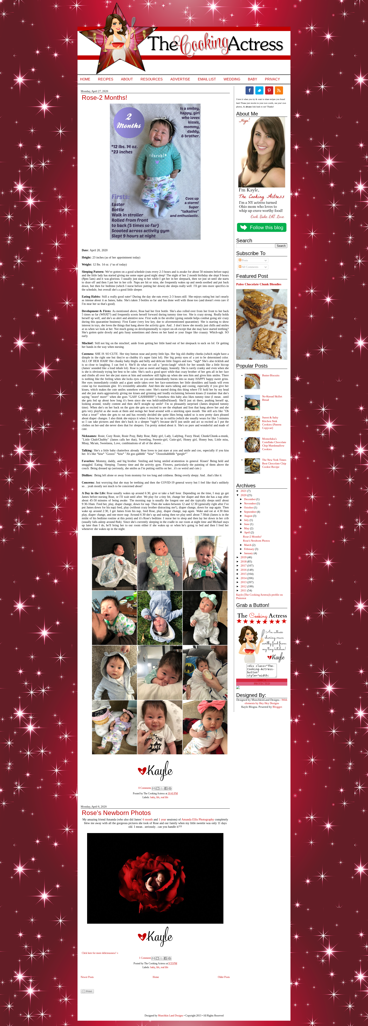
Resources (152, 79)
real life (164, 797)
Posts (244, 260)
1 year (162, 819)
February (249, 549)
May (247, 528)
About (127, 79)
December (250, 499)
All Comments (249, 266)
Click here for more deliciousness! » (100, 953)
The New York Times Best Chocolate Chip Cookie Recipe (274, 463)
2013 (244, 582)
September (250, 511)
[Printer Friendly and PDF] (87, 992)
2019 (244, 557)
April (247, 532)
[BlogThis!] (158, 788)
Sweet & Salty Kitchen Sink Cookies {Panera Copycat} (271, 423)
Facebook (250, 90)
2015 (244, 573)
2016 (244, 569)
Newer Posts (87, 977)
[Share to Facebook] (166, 788)
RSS (279, 90)
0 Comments (144, 787)
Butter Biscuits (270, 375)
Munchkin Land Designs (170, 1015)
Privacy (272, 79)
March (248, 545)
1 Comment (145, 957)
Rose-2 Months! (104, 97)
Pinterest (269, 90)
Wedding (232, 79)
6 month (148, 819)
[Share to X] (162, 788)
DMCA (262, 680)
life (158, 797)
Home (85, 79)
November (250, 503)
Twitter (259, 90)
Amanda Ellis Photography (197, 819)
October (249, 507)
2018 (244, 561)
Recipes (105, 79)
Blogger (277, 706)
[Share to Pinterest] (170, 788)
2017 (244, 565)
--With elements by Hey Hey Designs (266, 701)
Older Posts (224, 977)
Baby (252, 79)
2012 (244, 586)
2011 (244, 590)
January (249, 553)
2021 (244, 490)
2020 (244, 495)
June (247, 524)
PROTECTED (262, 683)
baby (152, 797)
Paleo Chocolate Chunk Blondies (258, 284)
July (247, 520)
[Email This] (154, 788)
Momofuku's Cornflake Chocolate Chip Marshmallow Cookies (274, 444)
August (248, 515)
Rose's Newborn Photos (116, 813)
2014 (244, 578)
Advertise (180, 79)
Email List (207, 79)
